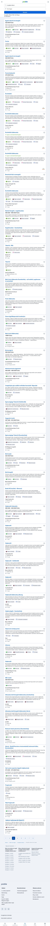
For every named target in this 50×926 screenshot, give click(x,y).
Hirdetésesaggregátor (22, 890)
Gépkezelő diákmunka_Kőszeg (14, 594)
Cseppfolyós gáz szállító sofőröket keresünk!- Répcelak (21, 385)
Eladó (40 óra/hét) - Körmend (13, 488)
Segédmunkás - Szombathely (13, 228)
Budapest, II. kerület (9, 855)
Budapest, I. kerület (9, 853)
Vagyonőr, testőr (10, 418)
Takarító (7, 261)
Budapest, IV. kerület (9, 858)
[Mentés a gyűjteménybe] (44, 20)
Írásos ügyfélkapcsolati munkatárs (15, 316)
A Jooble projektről (6, 890)
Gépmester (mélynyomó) (12, 628)
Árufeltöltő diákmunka (11, 113)
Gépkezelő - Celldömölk (12, 561)
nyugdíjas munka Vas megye (24, 858)
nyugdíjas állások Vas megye (24, 862)
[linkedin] (8, 909)
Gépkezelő (8, 525)
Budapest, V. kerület (9, 860)
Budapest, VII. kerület (9, 864)
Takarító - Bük (9, 245)
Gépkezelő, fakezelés (11, 506)
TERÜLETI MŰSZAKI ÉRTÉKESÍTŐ (14, 820)
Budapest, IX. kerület (9, 868)
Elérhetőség (4, 892)
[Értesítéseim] (48, 2)
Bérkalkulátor (36, 899)
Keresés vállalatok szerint (38, 897)
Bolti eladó (8, 454)
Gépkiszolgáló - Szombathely (13, 611)
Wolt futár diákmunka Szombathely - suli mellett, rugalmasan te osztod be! (22, 280)
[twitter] (5, 909)
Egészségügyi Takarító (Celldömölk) (15, 402)
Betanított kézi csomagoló (13, 174)
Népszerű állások (35, 852)
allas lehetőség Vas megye (23, 856)
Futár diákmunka (10, 298)
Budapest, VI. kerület (9, 862)
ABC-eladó (8, 677)
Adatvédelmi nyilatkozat (6, 918)
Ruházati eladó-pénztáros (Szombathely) (17, 728)
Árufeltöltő (8, 93)
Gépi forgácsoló (9, 802)
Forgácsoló (8, 785)
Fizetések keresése (37, 892)
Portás (7, 41)
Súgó (3, 897)
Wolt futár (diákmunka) (11, 333)
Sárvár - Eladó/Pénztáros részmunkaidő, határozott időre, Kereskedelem (21, 747)
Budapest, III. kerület (9, 857)
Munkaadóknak (20, 892)
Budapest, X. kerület (9, 869)
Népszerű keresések (10, 846)
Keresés (25, 12)
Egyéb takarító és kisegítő (12, 20)
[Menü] (2, 2)
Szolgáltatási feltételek (6, 915)
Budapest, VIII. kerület (9, 866)
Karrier (3, 895)
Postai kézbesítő (10, 73)
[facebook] (2, 909)
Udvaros (7, 645)
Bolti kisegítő (9, 472)
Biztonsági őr (9, 350)
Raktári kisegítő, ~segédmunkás (14, 211)
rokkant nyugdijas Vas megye (24, 860)
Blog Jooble (35, 895)
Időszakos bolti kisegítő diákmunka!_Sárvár (17, 711)
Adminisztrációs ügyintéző (13, 368)
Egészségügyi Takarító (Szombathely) (16, 435)
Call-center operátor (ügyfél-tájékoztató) (17, 768)
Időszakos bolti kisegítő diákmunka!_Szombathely (19, 694)
